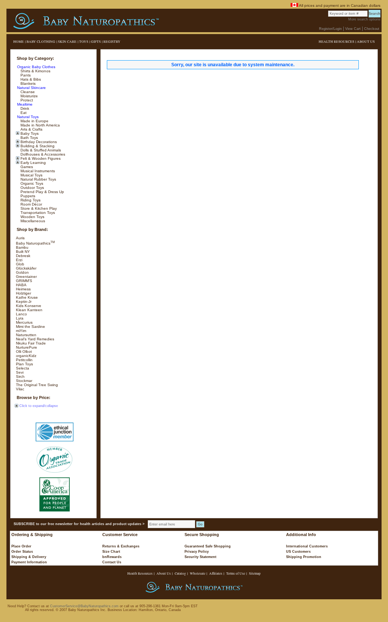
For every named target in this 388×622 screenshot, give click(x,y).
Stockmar (24, 381)
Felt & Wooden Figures (40, 158)
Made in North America (39, 125)
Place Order (21, 546)
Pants (25, 75)
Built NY (23, 251)
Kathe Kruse (27, 297)
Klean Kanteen (29, 310)
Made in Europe (33, 121)
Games (26, 167)
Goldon (22, 272)
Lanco (21, 314)
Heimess (23, 289)
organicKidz (26, 356)
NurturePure (26, 347)
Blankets (27, 83)
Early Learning (32, 163)
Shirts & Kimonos (34, 71)
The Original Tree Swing (37, 385)
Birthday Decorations (38, 142)
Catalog (180, 573)
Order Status (22, 551)
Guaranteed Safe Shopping (208, 546)
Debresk (23, 256)
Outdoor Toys (31, 188)
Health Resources (140, 573)
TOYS (83, 41)
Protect (26, 100)
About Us (163, 573)
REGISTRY (111, 41)
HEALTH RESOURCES (336, 41)
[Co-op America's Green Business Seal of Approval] (54, 494)
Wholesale (197, 573)
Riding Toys (30, 200)
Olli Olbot (24, 351)
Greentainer (26, 276)
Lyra (19, 318)
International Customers (307, 546)
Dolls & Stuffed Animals (40, 150)
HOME (18, 41)
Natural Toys (27, 117)
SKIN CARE (67, 41)
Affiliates (215, 573)
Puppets (27, 196)
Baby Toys (29, 133)
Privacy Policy (197, 551)
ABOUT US (366, 41)
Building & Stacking (37, 146)
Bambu (22, 247)
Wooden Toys (31, 217)
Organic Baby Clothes (35, 67)
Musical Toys (30, 175)
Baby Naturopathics (35, 243)
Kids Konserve (28, 306)
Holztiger (23, 293)
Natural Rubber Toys (37, 179)
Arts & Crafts (30, 129)
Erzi (19, 260)
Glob (20, 264)
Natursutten (26, 335)
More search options (364, 19)
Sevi (19, 372)
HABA (21, 285)
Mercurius (24, 322)
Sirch (20, 376)
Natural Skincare (31, 88)
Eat (23, 113)
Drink (24, 108)
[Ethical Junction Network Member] (54, 431)
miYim (21, 331)
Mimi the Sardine (30, 326)
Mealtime (24, 104)
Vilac (20, 389)
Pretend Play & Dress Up (41, 192)
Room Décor (30, 204)
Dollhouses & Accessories (42, 154)
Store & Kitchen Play (38, 208)
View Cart (353, 29)
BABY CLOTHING (41, 41)
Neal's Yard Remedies (35, 339)
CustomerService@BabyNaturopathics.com (84, 606)
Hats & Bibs (30, 79)
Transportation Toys (37, 212)
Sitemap (255, 573)
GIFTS (96, 41)
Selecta (22, 368)
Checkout (371, 29)
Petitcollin (24, 360)
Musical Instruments (37, 171)
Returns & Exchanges (120, 546)
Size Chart (111, 551)
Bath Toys (28, 138)
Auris (20, 238)
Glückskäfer (26, 268)
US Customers (298, 551)
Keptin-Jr (23, 301)
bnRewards (112, 557)
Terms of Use (235, 573)
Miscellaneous (32, 221)
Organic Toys (31, 183)
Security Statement (200, 557)
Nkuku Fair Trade (31, 343)
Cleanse (27, 92)
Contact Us (111, 562)
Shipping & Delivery (28, 557)
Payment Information (29, 562)
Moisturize (28, 96)
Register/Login (330, 29)
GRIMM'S (24, 281)
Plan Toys (24, 364)
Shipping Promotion (303, 557)
